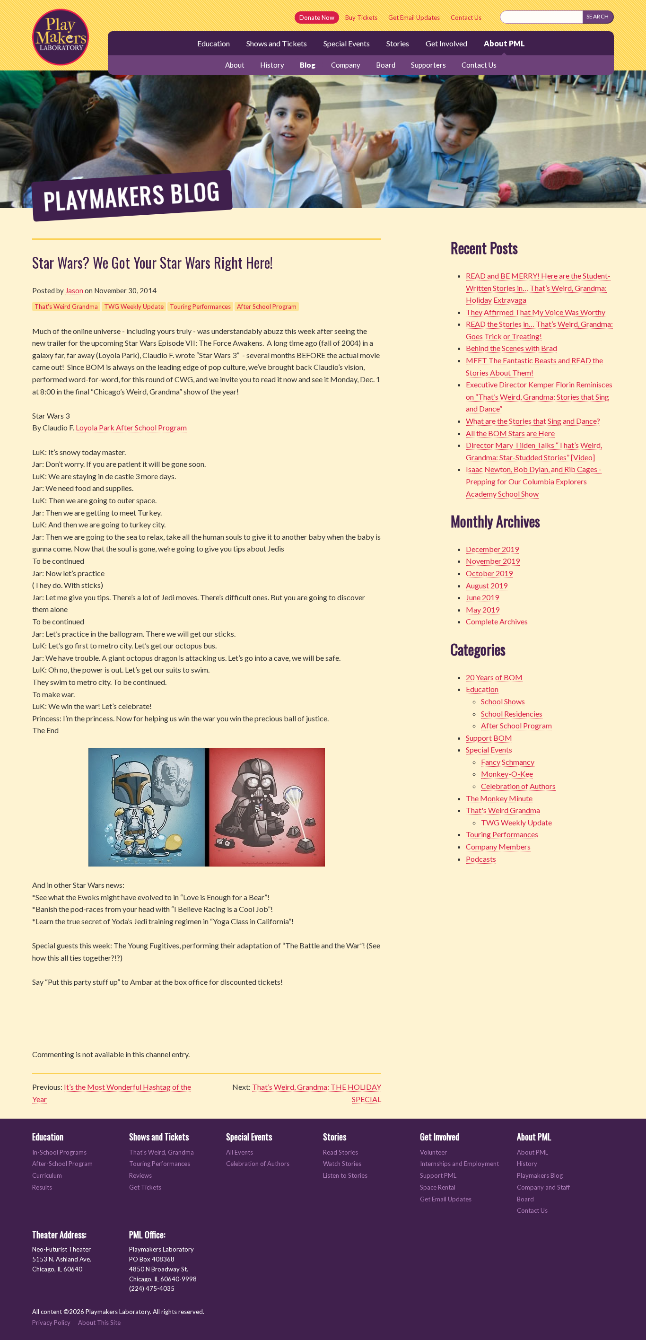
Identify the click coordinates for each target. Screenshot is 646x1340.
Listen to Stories (345, 1175)
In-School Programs (59, 1152)
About (234, 65)
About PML (504, 43)
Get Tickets (145, 1187)
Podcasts (481, 858)
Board (385, 65)
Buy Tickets (361, 17)
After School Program (267, 306)
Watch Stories (342, 1163)
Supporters (428, 65)
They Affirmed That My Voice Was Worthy (535, 311)
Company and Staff (543, 1187)
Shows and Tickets (276, 43)
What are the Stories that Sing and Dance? (533, 420)
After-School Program (62, 1163)
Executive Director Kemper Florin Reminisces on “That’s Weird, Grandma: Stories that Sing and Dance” (539, 396)
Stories (397, 43)
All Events (239, 1152)
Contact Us (466, 17)
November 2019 (493, 560)
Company (345, 65)
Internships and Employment (459, 1163)
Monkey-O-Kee (507, 773)
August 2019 (486, 585)
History (272, 65)
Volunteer (433, 1152)
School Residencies (511, 713)
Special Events (346, 43)
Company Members (498, 846)
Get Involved (446, 43)
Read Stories (340, 1152)
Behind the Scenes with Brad (511, 347)
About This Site (99, 1322)
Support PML (438, 1175)
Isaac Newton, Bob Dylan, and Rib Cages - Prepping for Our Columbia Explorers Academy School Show (534, 481)
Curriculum (47, 1175)
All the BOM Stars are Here (510, 433)
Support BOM (489, 737)
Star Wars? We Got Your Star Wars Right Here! (152, 262)
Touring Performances (200, 306)
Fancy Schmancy (507, 761)
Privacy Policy (51, 1322)
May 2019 (482, 609)
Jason (74, 290)
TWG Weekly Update (134, 306)
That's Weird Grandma (66, 306)
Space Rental (437, 1187)
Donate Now (316, 17)
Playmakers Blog (540, 1175)
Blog (307, 65)
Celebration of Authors (518, 785)
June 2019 (482, 597)
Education (213, 43)
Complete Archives (497, 621)
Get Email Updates (414, 17)
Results (42, 1187)
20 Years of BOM (494, 677)
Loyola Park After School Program (131, 427)
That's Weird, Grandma (161, 1152)
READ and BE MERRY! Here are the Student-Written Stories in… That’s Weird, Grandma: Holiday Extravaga (538, 287)
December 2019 (492, 548)
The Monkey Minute (499, 798)
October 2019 (489, 573)
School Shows (503, 701)
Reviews (140, 1175)
